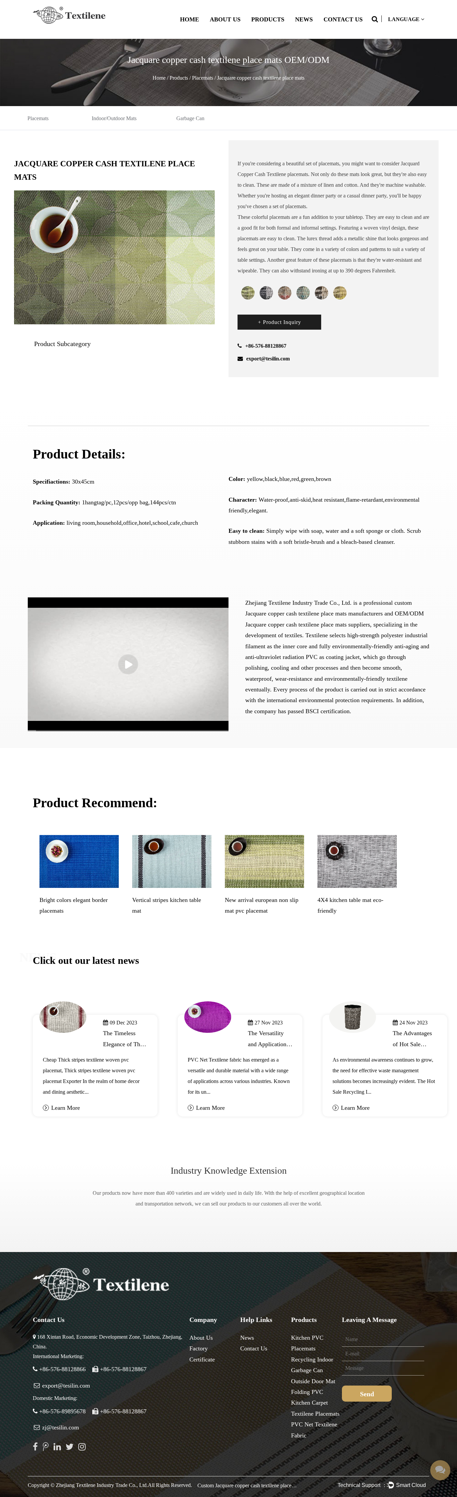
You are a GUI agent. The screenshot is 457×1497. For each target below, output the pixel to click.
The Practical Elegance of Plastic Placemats (269, 1044)
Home (189, 19)
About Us (225, 19)
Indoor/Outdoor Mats (114, 118)
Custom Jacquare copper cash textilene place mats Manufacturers (247, 1485)
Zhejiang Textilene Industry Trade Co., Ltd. (102, 1485)
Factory (198, 1348)
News (304, 19)
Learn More (65, 1107)
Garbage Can (190, 118)
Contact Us (343, 19)
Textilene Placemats (315, 1413)
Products (267, 19)
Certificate (202, 1359)
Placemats (202, 78)
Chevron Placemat (61, 900)
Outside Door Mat (313, 1381)
